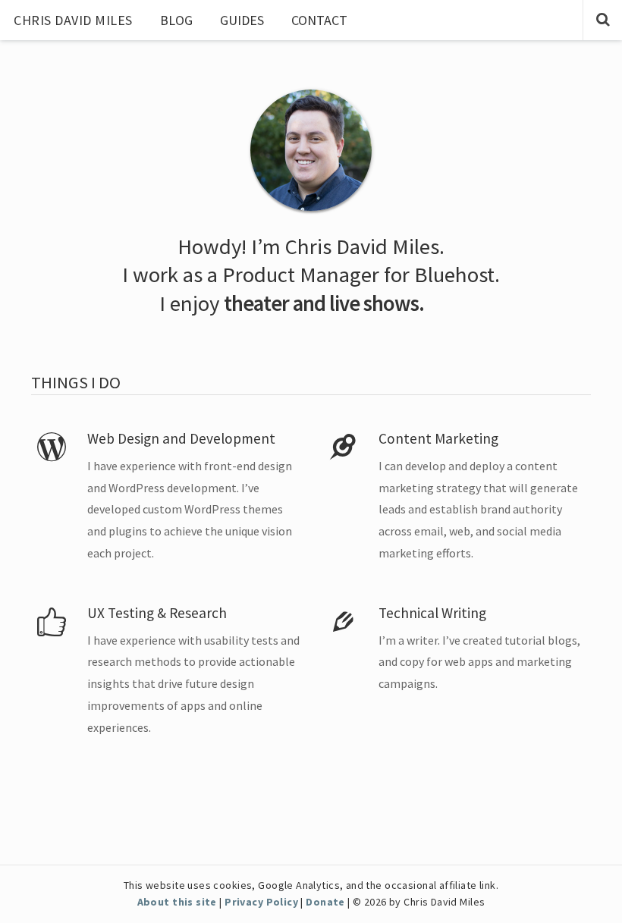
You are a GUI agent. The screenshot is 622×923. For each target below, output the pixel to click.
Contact (319, 20)
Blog (176, 20)
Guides (242, 20)
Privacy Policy (261, 902)
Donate (325, 902)
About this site (177, 902)
